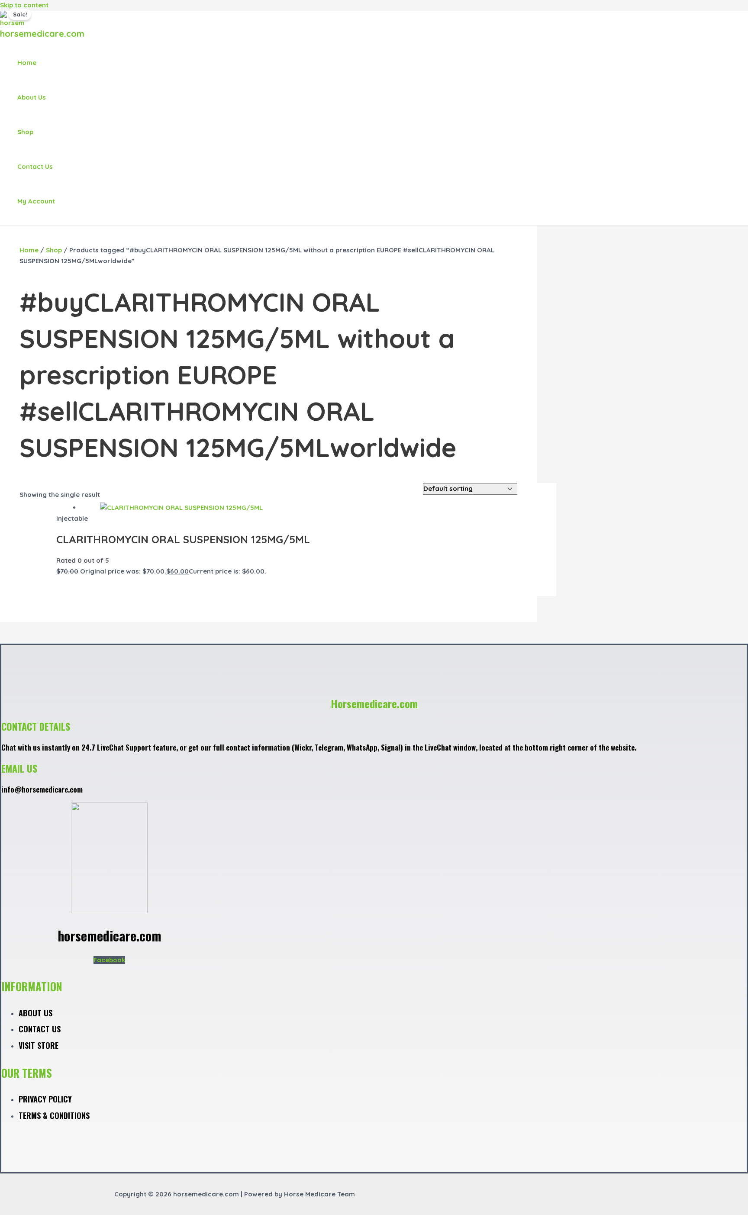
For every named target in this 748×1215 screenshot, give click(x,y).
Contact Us (35, 166)
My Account (36, 201)
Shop (25, 132)
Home (26, 62)
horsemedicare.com (42, 33)
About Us (31, 97)
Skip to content (24, 5)
